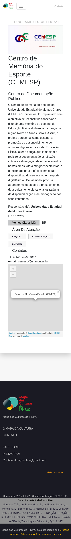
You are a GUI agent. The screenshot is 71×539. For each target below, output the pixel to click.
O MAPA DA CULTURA (18, 428)
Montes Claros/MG (24, 222)
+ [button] (13, 268)
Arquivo (17, 236)
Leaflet (12, 332)
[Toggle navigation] (21, 6)
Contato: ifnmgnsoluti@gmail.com (24, 460)
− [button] (13, 274)
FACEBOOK (11, 447)
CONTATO (10, 435)
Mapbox (26, 335)
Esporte (17, 244)
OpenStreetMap (34, 332)
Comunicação (40, 236)
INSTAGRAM (11, 453)
